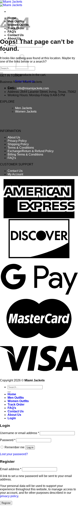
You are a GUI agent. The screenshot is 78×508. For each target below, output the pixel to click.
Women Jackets (26, 111)
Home (12, 394)
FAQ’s (12, 158)
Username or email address (19, 433)
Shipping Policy (18, 144)
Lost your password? (14, 454)
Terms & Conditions (21, 147)
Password (7, 440)
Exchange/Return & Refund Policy (31, 151)
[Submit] (1, 73)
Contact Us (16, 35)
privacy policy (9, 496)
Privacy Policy (17, 140)
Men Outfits (16, 397)
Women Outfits (18, 401)
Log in (30, 447)
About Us (14, 137)
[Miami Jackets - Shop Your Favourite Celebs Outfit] (11, 3)
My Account (15, 174)
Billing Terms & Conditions (25, 154)
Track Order (16, 404)
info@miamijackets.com (33, 88)
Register (6, 503)
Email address (10, 469)
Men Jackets (23, 108)
